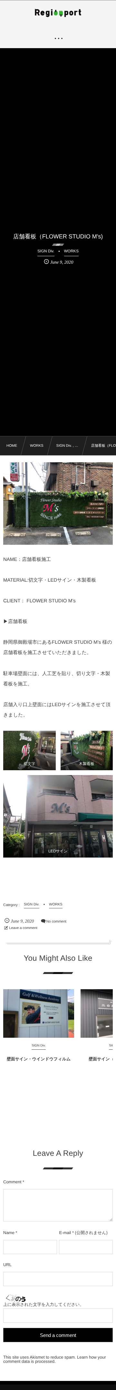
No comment (56, 922)
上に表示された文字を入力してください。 (43, 1304)
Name (9, 1232)
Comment (12, 1181)
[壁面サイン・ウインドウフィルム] (38, 1013)
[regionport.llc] (58, 13)
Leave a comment (23, 928)
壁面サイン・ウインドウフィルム (39, 1058)
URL (7, 1264)
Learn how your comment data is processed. (54, 1359)
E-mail (65, 1232)
